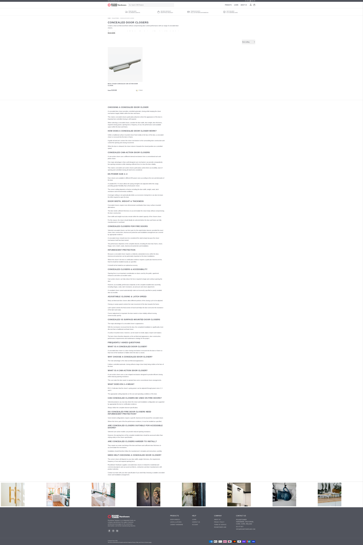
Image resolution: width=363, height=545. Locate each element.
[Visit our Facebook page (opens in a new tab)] (109, 530)
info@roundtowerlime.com (245, 529)
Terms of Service (220, 524)
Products (228, 5)
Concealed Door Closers (127, 18)
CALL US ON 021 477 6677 (114, 0)
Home (109, 18)
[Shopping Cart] (254, 5)
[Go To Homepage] (119, 516)
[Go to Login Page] (251, 5)
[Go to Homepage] (117, 5)
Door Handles (175, 519)
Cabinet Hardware (176, 524)
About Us (244, 5)
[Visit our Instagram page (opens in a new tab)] (113, 530)
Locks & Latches (176, 522)
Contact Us (196, 522)
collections (115, 18)
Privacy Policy (219, 522)
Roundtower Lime (220, 527)
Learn (236, 5)
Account (195, 524)
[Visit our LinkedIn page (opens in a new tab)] (117, 530)
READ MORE (111, 33)
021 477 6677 (239, 526)
